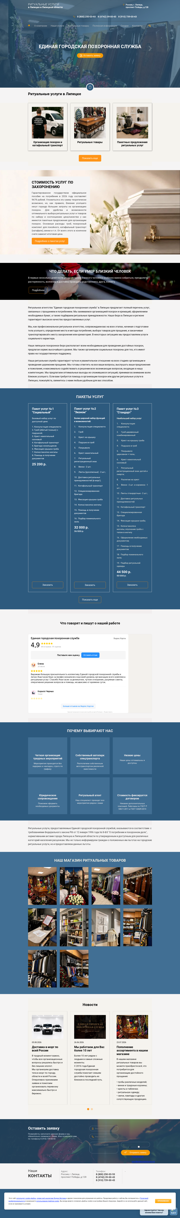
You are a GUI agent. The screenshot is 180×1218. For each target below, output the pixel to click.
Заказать (47, 584)
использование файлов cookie (47, 1201)
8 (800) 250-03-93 (86, 16)
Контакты (137, 25)
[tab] (88, 1109)
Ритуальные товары (78, 25)
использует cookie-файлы (26, 1198)
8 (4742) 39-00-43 (107, 16)
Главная (29, 25)
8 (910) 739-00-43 (127, 16)
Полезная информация (105, 25)
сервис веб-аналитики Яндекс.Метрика (51, 1198)
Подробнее (38, 290)
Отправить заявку (138, 1152)
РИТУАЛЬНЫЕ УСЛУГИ (43, 4)
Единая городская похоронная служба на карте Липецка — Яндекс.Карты (90, 712)
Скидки (124, 25)
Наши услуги (57, 25)
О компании (40, 25)
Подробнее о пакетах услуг (50, 241)
